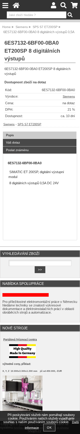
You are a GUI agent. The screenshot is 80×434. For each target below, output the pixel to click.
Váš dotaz (13, 142)
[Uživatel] (53, 6)
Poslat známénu (17, 150)
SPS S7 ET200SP (29, 124)
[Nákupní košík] (74, 6)
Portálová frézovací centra (20, 339)
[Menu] (5, 5)
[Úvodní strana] (16, 6)
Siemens (69, 96)
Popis (10, 135)
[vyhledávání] (63, 6)
